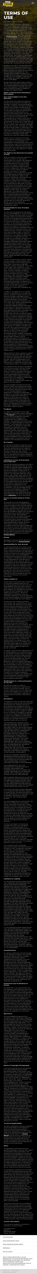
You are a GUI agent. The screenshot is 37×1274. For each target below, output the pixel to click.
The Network (8, 1237)
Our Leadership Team (11, 1240)
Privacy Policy (15, 1270)
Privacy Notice (11, 36)
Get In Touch (8, 1251)
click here (12, 495)
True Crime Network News (13, 1244)
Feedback (6, 1248)
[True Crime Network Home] (18, 3)
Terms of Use (6, 1270)
